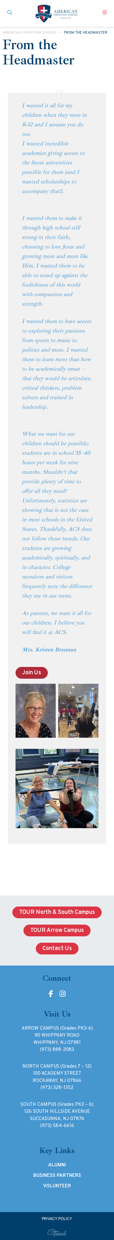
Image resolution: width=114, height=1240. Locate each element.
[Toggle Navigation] (104, 13)
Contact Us (57, 948)
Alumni (57, 1165)
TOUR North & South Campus (57, 912)
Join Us (31, 672)
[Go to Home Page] (57, 13)
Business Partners (57, 1175)
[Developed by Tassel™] (57, 1233)
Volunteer (57, 1186)
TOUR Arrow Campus (57, 930)
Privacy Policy (57, 1219)
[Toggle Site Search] (9, 13)
